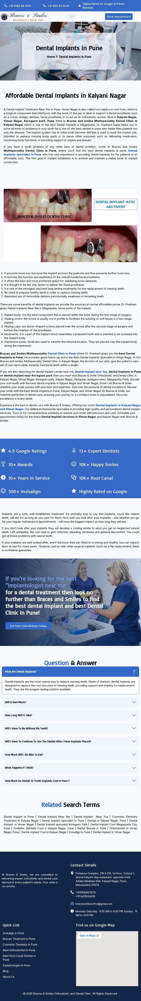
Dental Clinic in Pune (62, 353)
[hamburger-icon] (72, 16)
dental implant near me (91, 371)
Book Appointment (119, 16)
